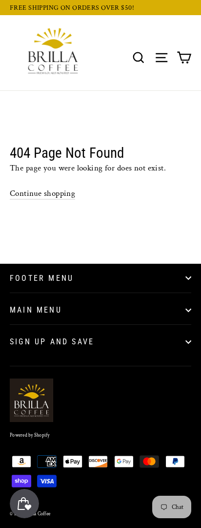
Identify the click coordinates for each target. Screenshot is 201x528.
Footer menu (42, 278)
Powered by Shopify (30, 435)
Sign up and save (52, 341)
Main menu (36, 310)
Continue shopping (42, 193)
